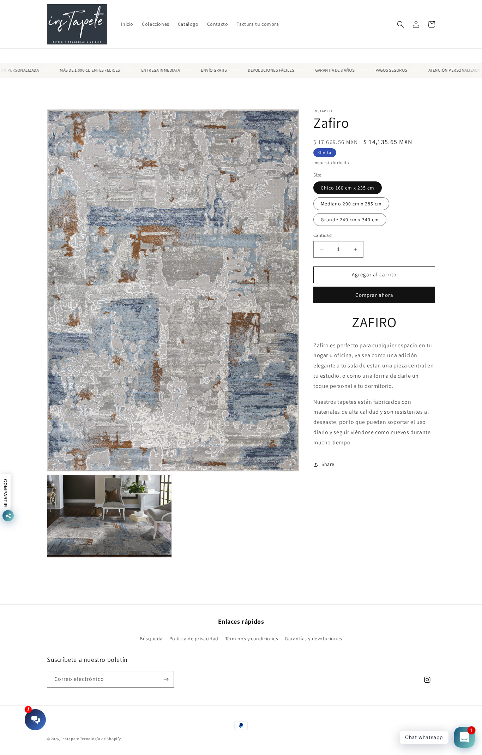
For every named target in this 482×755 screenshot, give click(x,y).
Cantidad (322, 235)
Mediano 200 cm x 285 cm (351, 203)
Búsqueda (151, 638)
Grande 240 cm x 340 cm (350, 219)
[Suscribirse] (166, 679)
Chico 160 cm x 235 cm (347, 188)
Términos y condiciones (251, 638)
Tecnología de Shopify (100, 738)
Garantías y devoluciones (313, 638)
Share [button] (328, 464)
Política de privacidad (193, 638)
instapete (70, 738)
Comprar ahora (374, 295)
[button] (400, 24)
